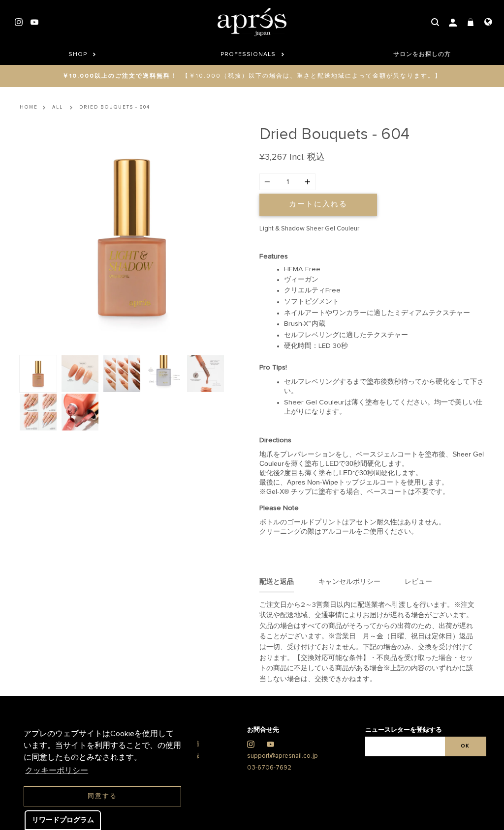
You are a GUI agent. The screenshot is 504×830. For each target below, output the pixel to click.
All (57, 107)
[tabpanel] (132, 238)
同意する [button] (102, 796)
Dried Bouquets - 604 (114, 107)
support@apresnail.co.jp (282, 756)
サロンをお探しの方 (422, 54)
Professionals (249, 54)
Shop (78, 54)
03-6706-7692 (269, 768)
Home (29, 107)
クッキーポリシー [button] (56, 770)
